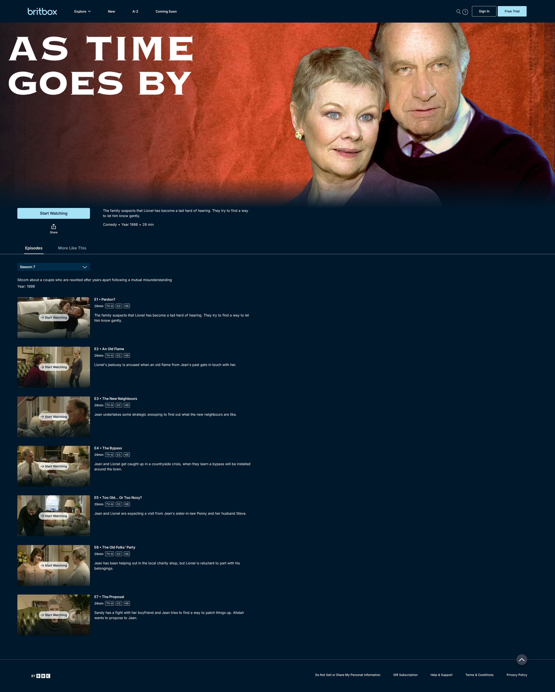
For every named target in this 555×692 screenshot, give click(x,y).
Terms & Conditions (479, 675)
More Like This (72, 248)
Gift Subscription (405, 675)
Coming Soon (166, 11)
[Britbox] (42, 11)
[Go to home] (41, 676)
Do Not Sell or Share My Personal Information (347, 675)
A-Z (135, 11)
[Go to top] (521, 659)
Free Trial (512, 11)
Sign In (484, 11)
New (111, 11)
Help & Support (441, 675)
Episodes (33, 248)
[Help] (466, 11)
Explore (80, 11)
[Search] (458, 11)
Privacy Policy (517, 675)
